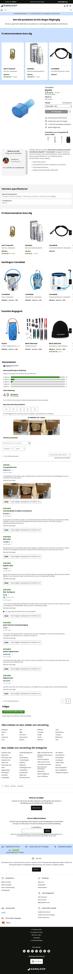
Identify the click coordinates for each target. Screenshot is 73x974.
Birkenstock (58, 737)
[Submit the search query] (71, 10)
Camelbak (49, 87)
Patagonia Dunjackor (61, 772)
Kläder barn (22, 775)
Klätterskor (22, 765)
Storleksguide (67, 103)
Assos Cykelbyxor (42, 776)
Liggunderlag (5, 770)
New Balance (59, 732)
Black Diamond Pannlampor (42, 768)
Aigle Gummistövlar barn (45, 752)
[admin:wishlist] (70, 111)
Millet (21, 732)
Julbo (57, 729)
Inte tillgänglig (56, 111)
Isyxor (21, 755)
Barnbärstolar (23, 772)
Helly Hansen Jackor (43, 762)
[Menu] (1, 10)
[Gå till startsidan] (2, 786)
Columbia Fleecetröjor (44, 764)
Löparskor (22, 762)
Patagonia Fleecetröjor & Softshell (45, 756)
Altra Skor (58, 765)
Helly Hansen (23, 737)
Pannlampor (5, 772)
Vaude (39, 737)
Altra (20, 729)
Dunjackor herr (5, 760)
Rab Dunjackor (59, 755)
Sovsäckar (4, 775)
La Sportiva (4, 737)
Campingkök (5, 777)
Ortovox (3, 732)
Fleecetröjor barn (24, 777)
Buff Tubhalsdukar (61, 767)
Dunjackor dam (6, 752)
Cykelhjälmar (23, 770)
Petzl (56, 739)
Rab (2, 734)
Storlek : (48, 103)
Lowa (2, 739)
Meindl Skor (40, 771)
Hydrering (12, 786)
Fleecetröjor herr (6, 765)
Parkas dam (5, 755)
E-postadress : (36, 827)
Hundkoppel (59, 760)
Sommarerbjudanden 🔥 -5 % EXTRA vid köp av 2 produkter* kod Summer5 (36, 13)
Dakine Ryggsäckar (43, 774)
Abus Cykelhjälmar (61, 770)
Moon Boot (22, 734)
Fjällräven (40, 729)
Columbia (40, 732)
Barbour (21, 739)
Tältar (3, 767)
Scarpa (39, 734)
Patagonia (4, 729)
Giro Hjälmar (59, 752)
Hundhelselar (59, 757)
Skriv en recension (50, 94)
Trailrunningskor (24, 760)
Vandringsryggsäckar (25, 752)
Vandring (6, 786)
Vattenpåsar (20, 786)
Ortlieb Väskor (59, 762)
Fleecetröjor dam (6, 757)
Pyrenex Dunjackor (43, 759)
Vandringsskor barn (25, 767)
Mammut (40, 739)
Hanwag (58, 734)
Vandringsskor (23, 757)
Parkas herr (4, 762)
